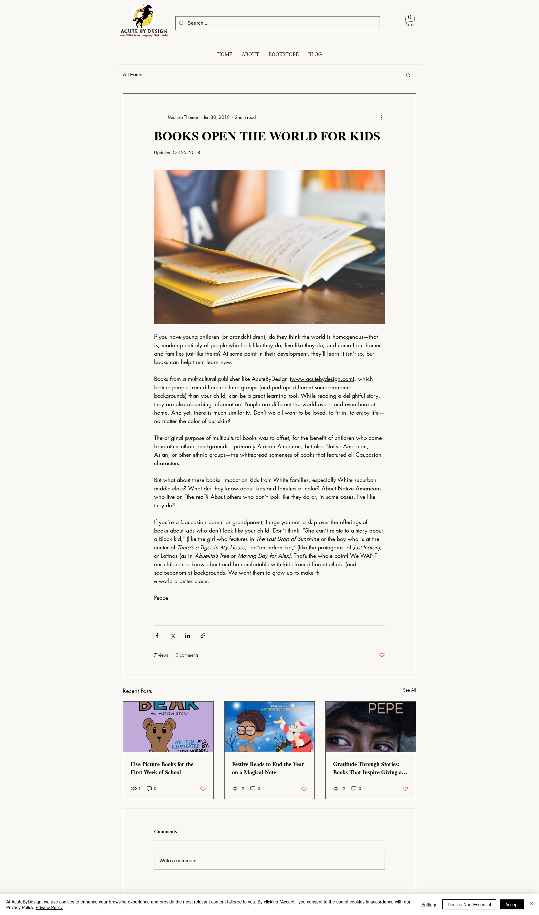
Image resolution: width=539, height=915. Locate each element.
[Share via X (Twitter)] (172, 636)
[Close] (531, 904)
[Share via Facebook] (157, 636)
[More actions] (381, 117)
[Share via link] (203, 636)
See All (409, 690)
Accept (512, 904)
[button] (410, 20)
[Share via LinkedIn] (188, 636)
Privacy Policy (49, 907)
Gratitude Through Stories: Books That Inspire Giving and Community (370, 768)
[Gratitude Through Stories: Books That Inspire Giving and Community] (371, 727)
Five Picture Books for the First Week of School (162, 768)
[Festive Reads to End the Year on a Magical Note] (270, 727)
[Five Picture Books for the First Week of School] (168, 727)
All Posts (132, 74)
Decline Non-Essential (469, 904)
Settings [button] (429, 904)
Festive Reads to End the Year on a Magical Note (268, 768)
